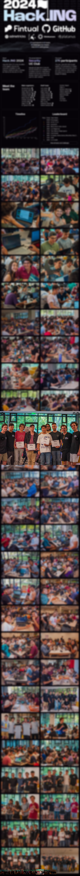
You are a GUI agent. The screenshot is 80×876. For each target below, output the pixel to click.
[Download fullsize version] (77, 413)
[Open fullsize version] (74, 413)
